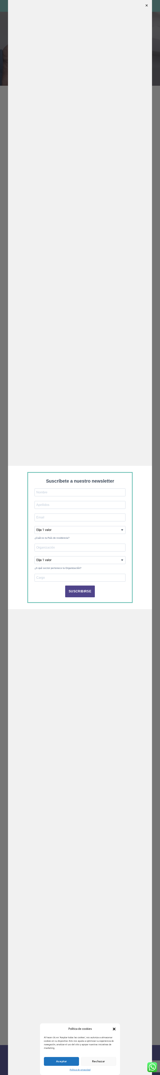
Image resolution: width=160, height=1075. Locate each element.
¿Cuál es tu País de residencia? (52, 538)
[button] (114, 1029)
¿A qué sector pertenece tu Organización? (58, 568)
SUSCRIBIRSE (80, 591)
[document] (80, 537)
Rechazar (98, 1061)
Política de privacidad (80, 1070)
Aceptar (61, 1061)
